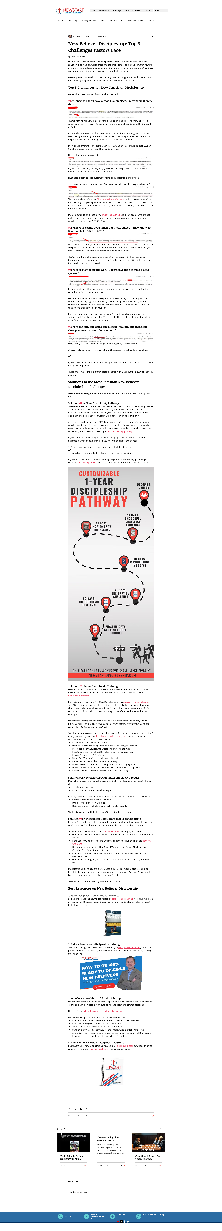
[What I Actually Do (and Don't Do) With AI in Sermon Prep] (73, 1142)
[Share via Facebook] (69, 1109)
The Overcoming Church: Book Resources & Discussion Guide (109, 1138)
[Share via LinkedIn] (81, 1109)
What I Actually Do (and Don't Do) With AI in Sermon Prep (71, 1157)
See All (162, 1129)
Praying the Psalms (89, 20)
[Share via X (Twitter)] (75, 1109)
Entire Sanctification (135, 20)
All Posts (60, 20)
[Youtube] (118, 1221)
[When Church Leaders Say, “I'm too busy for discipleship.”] (148, 1142)
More (150, 20)
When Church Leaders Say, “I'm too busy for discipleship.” (148, 1157)
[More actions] (152, 36)
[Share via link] (86, 1109)
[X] (121, 1221)
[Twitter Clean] (127, 1221)
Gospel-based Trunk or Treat (112, 20)
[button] (162, 21)
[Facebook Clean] (124, 1221)
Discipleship (72, 20)
